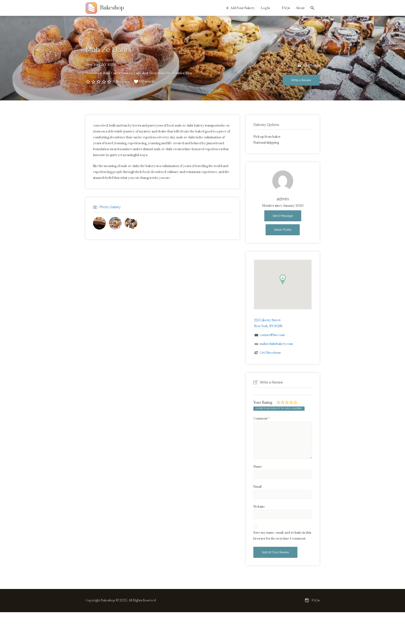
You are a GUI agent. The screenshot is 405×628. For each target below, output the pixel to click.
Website (259, 507)
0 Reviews (121, 82)
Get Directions (270, 353)
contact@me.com (272, 335)
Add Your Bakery (242, 8)
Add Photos (311, 66)
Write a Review (301, 80)
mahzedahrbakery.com (276, 344)
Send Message (283, 215)
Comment (261, 419)
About (300, 8)
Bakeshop (112, 7)
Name (257, 467)
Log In (265, 8)
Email (257, 487)
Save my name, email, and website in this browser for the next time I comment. (282, 536)
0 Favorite (147, 81)
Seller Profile (282, 229)
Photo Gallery (110, 207)
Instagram (307, 600)
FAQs (286, 8)
